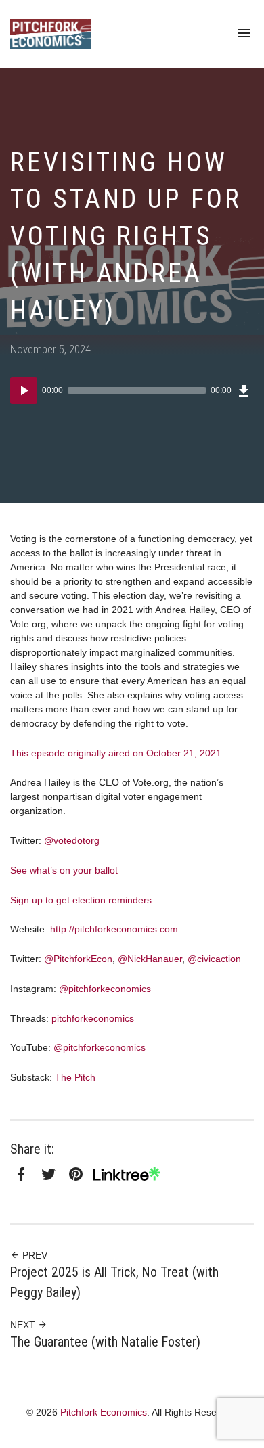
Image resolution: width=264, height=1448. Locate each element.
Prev (33, 1255)
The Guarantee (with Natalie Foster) (105, 1342)
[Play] (23, 390)
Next (24, 1324)
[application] (132, 390)
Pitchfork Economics (103, 1412)
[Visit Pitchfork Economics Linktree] (132, 1174)
